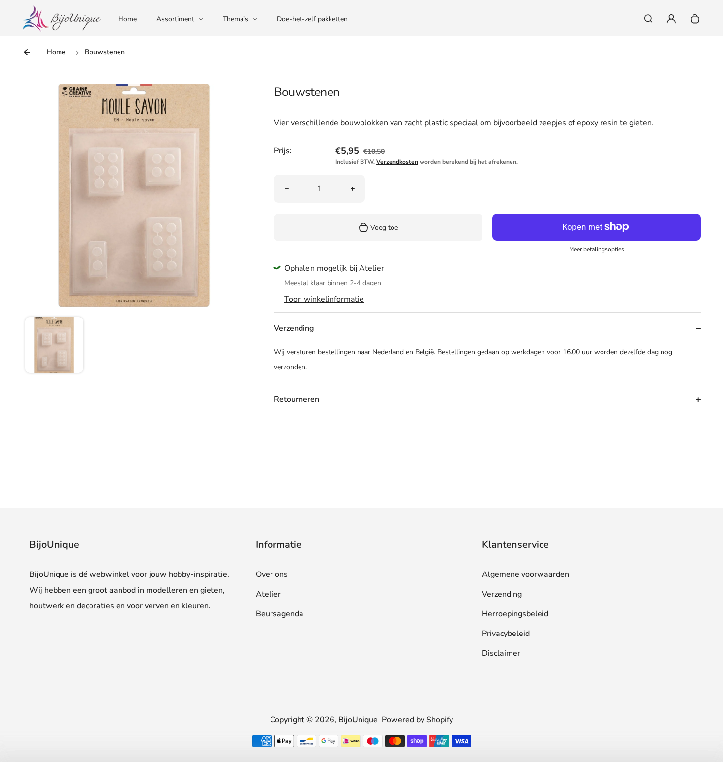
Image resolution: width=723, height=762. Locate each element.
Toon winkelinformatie (324, 299)
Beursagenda (279, 613)
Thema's (235, 19)
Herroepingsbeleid (515, 613)
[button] (54, 346)
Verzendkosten (397, 162)
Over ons (272, 574)
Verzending (502, 594)
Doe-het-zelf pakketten (312, 19)
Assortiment (175, 19)
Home (127, 19)
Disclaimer (501, 653)
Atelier (268, 594)
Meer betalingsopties (596, 249)
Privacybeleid (506, 633)
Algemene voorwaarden (525, 574)
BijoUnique (358, 719)
